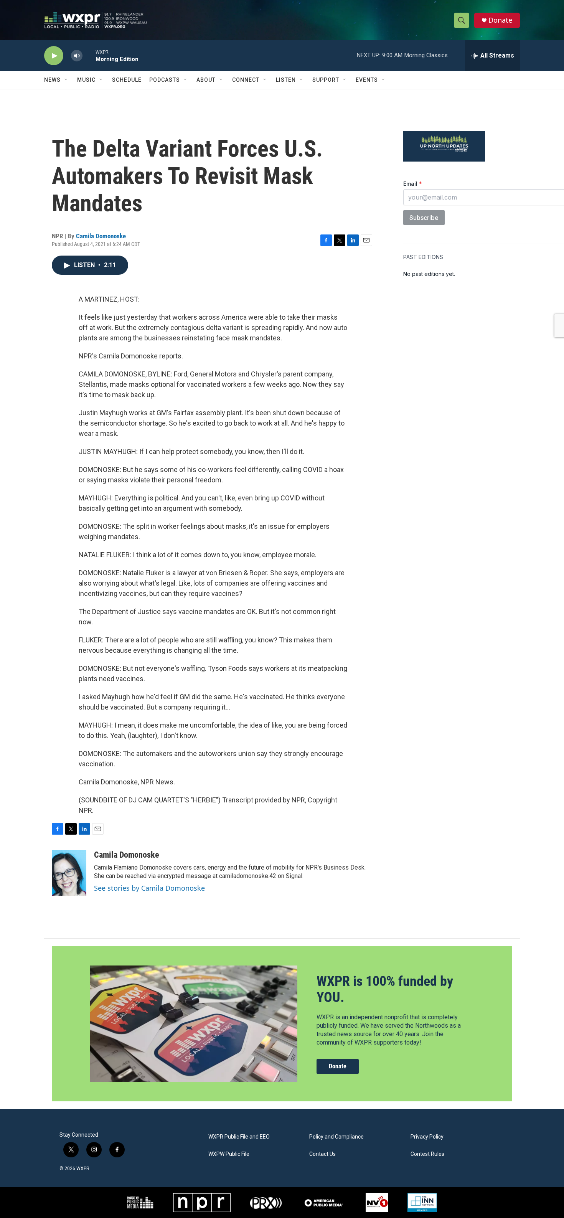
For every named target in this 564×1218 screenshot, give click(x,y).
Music (86, 80)
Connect (245, 80)
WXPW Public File (228, 1154)
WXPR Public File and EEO (239, 1137)
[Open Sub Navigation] (66, 80)
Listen (286, 80)
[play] (54, 55)
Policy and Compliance (336, 1137)
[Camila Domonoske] (69, 873)
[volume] (76, 55)
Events (367, 80)
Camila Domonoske (101, 236)
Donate (500, 20)
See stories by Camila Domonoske (149, 888)
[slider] (89, 55)
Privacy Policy (427, 1137)
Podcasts (164, 80)
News (52, 80)
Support (325, 80)
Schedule (127, 80)
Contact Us (322, 1154)
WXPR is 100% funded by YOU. (385, 989)
